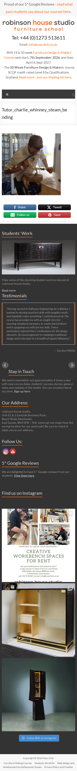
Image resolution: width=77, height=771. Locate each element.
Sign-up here (22, 391)
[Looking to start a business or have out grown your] (38, 545)
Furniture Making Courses (18, 763)
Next (72, 365)
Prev (5, 365)
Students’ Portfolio (44, 763)
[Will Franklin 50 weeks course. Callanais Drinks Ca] (38, 694)
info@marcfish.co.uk (43, 44)
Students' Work (17, 233)
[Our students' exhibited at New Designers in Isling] (38, 620)
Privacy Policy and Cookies (58, 767)
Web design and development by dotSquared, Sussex (38, 765)
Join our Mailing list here (53, 77)
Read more (26, 77)
